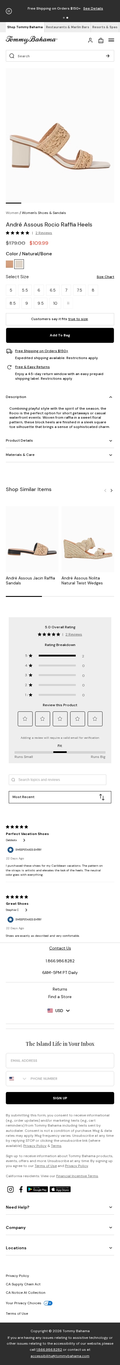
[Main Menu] (111, 40)
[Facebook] (21, 1189)
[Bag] (101, 40)
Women (12, 212)
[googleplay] (38, 1189)
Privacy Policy (35, 1145)
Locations (16, 1247)
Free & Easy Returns (32, 367)
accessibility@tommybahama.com (60, 1356)
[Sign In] (90, 40)
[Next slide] (111, 490)
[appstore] (60, 1189)
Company (16, 1227)
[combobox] (17, 1078)
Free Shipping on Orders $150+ (41, 351)
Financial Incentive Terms (77, 1176)
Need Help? (17, 1207)
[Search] (107, 55)
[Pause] (9, 11)
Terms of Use (46, 1166)
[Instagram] (11, 1189)
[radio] (9, 264)
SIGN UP (60, 1098)
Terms (56, 1145)
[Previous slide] (105, 490)
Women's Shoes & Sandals (44, 212)
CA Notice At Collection (25, 1292)
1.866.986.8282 (49, 1349)
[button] (64, 18)
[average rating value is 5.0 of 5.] (19, 232)
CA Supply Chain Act (23, 1284)
